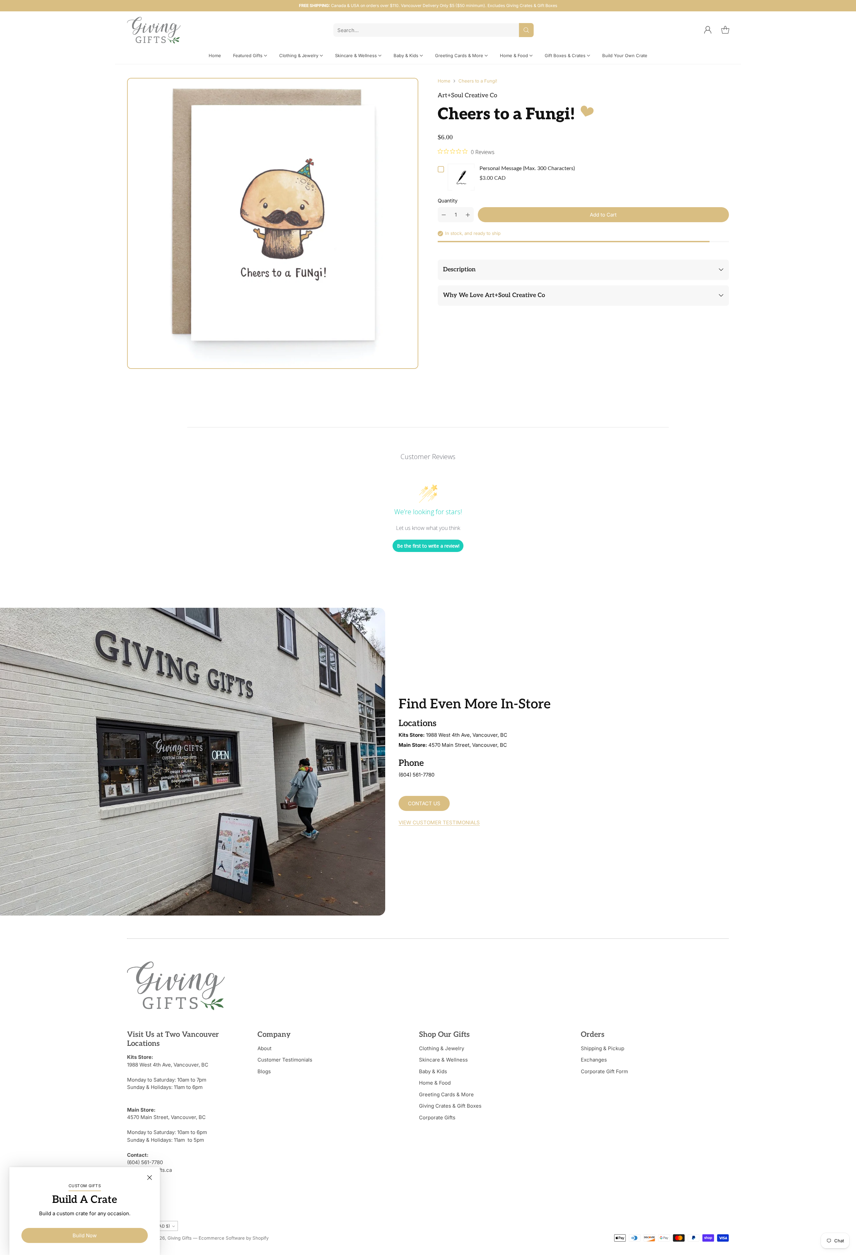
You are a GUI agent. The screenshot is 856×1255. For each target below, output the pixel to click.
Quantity (447, 200)
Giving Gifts (180, 1238)
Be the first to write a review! (428, 546)
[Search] (526, 30)
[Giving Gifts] (154, 30)
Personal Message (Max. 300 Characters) (527, 168)
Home (444, 81)
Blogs (264, 1071)
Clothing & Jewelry (441, 1048)
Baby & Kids (433, 1071)
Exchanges (594, 1060)
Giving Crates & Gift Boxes (450, 1106)
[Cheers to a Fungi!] (273, 223)
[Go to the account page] (708, 30)
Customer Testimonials (284, 1060)
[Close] (149, 1177)
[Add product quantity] (468, 214)
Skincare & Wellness (443, 1060)
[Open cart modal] (725, 30)
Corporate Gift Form (604, 1071)
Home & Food (435, 1083)
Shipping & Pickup (602, 1048)
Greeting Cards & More (446, 1094)
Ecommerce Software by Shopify (234, 1238)
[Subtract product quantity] (444, 214)
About (264, 1048)
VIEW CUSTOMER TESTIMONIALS (439, 822)
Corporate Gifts (437, 1117)
